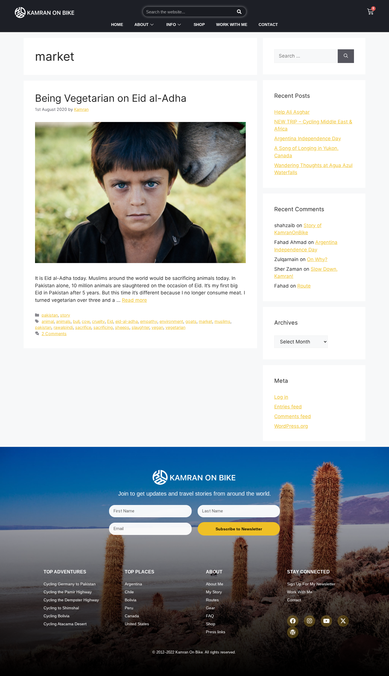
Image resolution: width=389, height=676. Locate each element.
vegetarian (175, 327)
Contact (268, 24)
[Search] (239, 12)
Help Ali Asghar (292, 112)
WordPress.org (291, 426)
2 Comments (54, 333)
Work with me (231, 24)
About (141, 24)
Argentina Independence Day (307, 138)
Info (171, 24)
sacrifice (83, 327)
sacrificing (103, 327)
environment (171, 321)
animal (48, 321)
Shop (199, 24)
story (65, 315)
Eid (110, 321)
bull (76, 321)
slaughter (140, 327)
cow (86, 321)
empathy (148, 321)
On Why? (317, 259)
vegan (157, 327)
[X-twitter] (343, 621)
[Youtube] (326, 621)
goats (190, 321)
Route (304, 286)
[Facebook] (292, 621)
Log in (281, 397)
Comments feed (292, 416)
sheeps (122, 327)
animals (63, 321)
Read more (134, 300)
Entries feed (288, 407)
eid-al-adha (126, 321)
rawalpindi (63, 327)
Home (117, 24)
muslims (222, 321)
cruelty (98, 321)
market (205, 321)
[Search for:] (306, 56)
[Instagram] (309, 621)
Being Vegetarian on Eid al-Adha (111, 98)
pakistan (50, 315)
